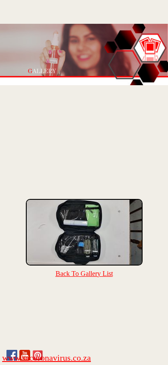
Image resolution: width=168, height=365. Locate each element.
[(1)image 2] (84, 267)
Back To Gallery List (84, 273)
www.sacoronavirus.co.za (46, 357)
